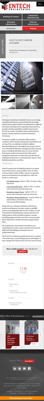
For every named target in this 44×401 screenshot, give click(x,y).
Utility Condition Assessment (18, 292)
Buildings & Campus (11, 16)
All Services (11, 28)
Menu (40, 4)
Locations (9, 391)
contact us (22, 251)
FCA (11, 286)
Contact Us (18, 391)
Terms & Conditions (31, 391)
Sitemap (13, 393)
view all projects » (38, 316)
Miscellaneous (14, 304)
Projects (33, 28)
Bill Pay (31, 393)
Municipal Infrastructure (11, 23)
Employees (22, 393)
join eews (29, 361)
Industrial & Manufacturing (33, 16)
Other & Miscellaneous (24, 32)
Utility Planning (13, 290)
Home (7, 32)
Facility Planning (13, 284)
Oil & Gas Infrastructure (33, 23)
